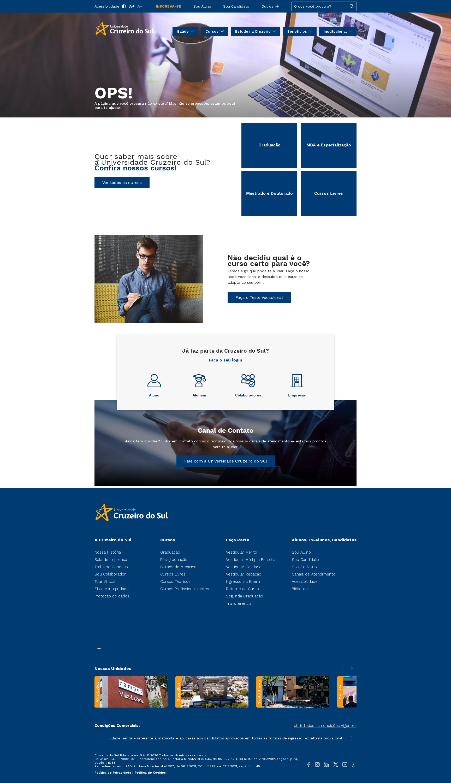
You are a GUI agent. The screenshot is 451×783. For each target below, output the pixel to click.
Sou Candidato (236, 6)
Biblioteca (301, 588)
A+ (132, 6)
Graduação (170, 552)
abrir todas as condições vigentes (325, 725)
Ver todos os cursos (122, 182)
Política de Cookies (150, 772)
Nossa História (107, 552)
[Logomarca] (124, 28)
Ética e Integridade (111, 588)
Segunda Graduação (244, 596)
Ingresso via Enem (243, 581)
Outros (267, 6)
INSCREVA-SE (168, 6)
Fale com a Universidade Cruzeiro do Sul (225, 461)
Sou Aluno (202, 6)
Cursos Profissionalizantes (184, 588)
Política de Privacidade (113, 772)
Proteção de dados (111, 596)
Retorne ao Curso (242, 588)
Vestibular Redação (243, 574)
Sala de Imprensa (110, 559)
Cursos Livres (173, 574)
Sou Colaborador (110, 574)
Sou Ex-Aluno (304, 567)
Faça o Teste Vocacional (259, 297)
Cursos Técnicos (175, 581)
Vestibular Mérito (241, 552)
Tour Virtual (104, 581)
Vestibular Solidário (244, 567)
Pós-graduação (173, 559)
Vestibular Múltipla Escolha (250, 559)
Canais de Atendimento (313, 574)
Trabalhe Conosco (111, 567)
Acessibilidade (106, 6)
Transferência (238, 603)
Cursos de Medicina (178, 567)
